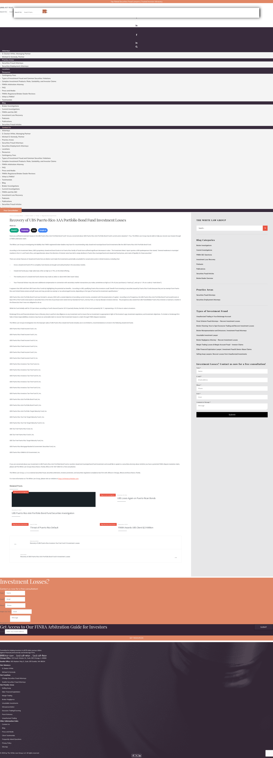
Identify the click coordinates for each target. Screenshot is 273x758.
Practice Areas (8, 60)
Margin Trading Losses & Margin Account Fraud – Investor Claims (219, 345)
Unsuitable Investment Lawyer (207, 335)
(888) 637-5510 (7, 655)
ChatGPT (14, 230)
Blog (4, 103)
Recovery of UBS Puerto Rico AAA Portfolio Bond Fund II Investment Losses (45, 555)
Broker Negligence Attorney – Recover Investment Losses (217, 340)
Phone (198, 385)
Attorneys (6, 51)
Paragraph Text (5, 623)
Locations (6, 69)
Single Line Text (6, 612)
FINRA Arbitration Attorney (13, 84)
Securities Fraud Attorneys (12, 63)
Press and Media (8, 91)
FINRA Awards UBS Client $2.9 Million (135, 527)
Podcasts (5, 118)
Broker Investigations (10, 106)
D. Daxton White (19, 215)
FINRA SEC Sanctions (204, 255)
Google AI (43, 230)
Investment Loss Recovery (12, 115)
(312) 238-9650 (23, 655)
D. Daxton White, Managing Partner (16, 54)
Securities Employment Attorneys (15, 66)
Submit (232, 414)
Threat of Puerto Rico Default (44, 527)
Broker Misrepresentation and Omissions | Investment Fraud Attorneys (221, 331)
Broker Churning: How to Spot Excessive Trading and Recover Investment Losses (225, 326)
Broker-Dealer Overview (204, 278)
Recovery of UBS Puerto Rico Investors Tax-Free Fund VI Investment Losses (55, 542)
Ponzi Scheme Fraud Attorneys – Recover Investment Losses (218, 321)
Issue (198, 393)
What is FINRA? (8, 97)
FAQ (3, 87)
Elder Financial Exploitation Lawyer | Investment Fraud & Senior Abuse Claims (224, 349)
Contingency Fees (9, 75)
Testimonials (7, 100)
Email (2, 599)
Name (198, 368)
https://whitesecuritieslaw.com (68, 478)
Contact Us (6, 127)
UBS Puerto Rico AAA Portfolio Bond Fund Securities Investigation (43, 513)
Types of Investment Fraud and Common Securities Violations (26, 78)
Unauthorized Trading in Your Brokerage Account (213, 316)
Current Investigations (11, 109)
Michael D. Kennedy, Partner (13, 57)
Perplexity (24, 230)
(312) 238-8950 (40, 655)
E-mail (199, 376)
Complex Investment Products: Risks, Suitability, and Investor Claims (29, 81)
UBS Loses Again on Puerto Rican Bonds (136, 498)
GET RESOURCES (136, 638)
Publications (7, 121)
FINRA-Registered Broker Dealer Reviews (18, 94)
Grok (34, 230)
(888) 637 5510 (6, 7)
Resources (6, 72)
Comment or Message (203, 402)
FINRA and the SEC (9, 112)
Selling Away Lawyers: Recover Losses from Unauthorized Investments (221, 354)
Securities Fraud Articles (11, 124)
